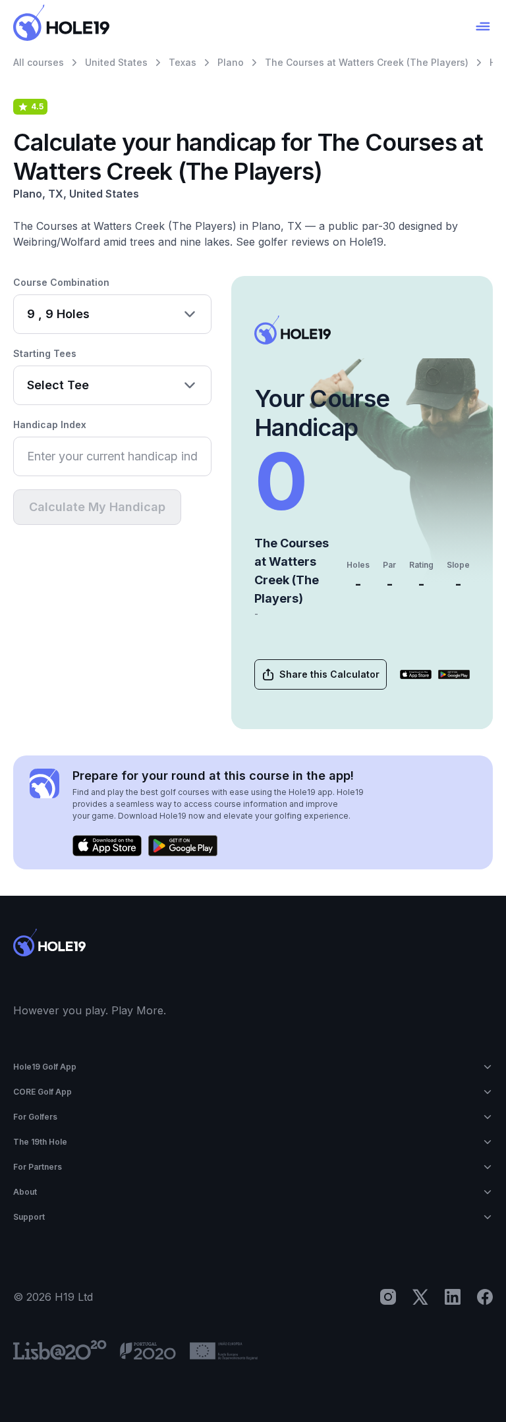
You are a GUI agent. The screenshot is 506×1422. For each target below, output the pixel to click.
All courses (38, 62)
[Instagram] (388, 1297)
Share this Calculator (329, 674)
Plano (230, 62)
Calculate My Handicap (97, 507)
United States (116, 62)
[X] (420, 1297)
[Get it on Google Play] (454, 674)
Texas (182, 62)
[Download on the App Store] (416, 674)
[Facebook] (485, 1297)
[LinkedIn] (453, 1297)
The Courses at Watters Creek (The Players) (366, 62)
